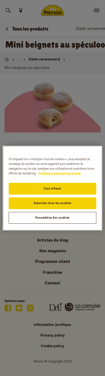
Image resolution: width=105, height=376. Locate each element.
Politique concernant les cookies (60, 173)
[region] (52, 187)
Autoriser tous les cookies (52, 203)
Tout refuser (52, 188)
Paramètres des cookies (52, 217)
